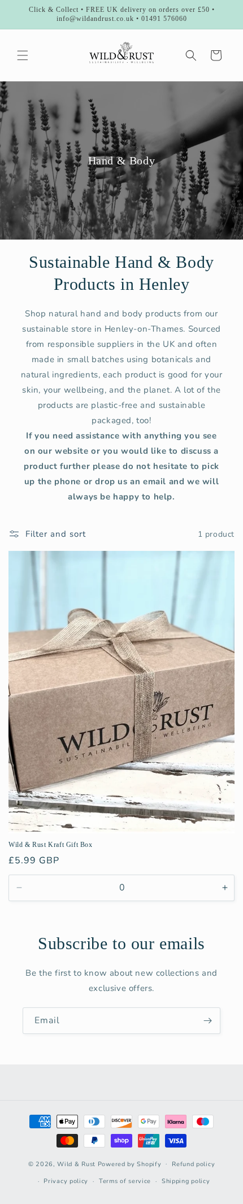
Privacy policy (66, 1181)
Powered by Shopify (130, 1163)
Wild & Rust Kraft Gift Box (50, 845)
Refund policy (193, 1164)
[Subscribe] (207, 1020)
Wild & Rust (77, 1163)
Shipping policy (186, 1181)
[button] (22, 55)
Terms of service (125, 1181)
